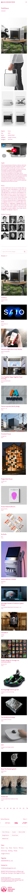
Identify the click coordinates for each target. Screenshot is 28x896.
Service (15, 848)
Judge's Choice (5, 853)
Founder (14, 832)
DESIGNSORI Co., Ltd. (7, 861)
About (2, 848)
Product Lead (15, 835)
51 (17, 808)
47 (4, 808)
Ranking (10, 851)
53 (23, 808)
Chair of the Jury (5, 832)
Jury (7, 848)
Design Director (5, 835)
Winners (21, 848)
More (24, 819)
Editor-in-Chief (22, 832)
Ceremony (4, 851)
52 (20, 808)
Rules (10, 848)
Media (15, 851)
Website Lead (5, 838)
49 (10, 808)
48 (7, 808)
